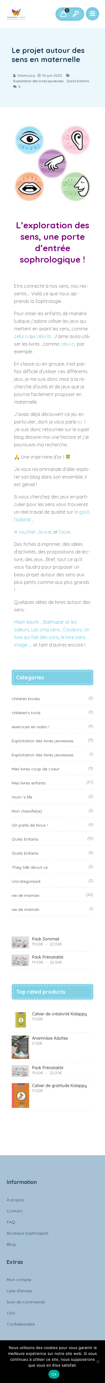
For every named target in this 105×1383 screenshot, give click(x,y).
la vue (45, 532)
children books (26, 698)
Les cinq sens (45, 630)
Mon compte (19, 1279)
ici (79, 422)
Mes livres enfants (29, 783)
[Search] (75, 14)
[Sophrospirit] (16, 14)
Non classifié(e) (27, 811)
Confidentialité (21, 1324)
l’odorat (23, 519)
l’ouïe (64, 532)
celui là (44, 336)
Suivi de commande (26, 1302)
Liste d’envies (19, 1290)
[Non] (98, 1362)
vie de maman (25, 895)
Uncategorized (26, 881)
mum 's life (22, 797)
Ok (54, 1374)
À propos (15, 1199)
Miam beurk (27, 622)
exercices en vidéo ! (30, 726)
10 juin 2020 (52, 75)
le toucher (25, 532)
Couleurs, (73, 630)
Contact (14, 1211)
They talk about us (30, 867)
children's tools (26, 712)
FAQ (11, 1222)
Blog (11, 1244)
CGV (11, 1313)
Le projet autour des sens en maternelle (48, 55)
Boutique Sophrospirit (27, 1233)
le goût (81, 512)
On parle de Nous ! (30, 825)
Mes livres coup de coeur (36, 769)
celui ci (21, 336)
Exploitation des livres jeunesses (38, 81)
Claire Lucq (26, 75)
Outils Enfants (78, 81)
